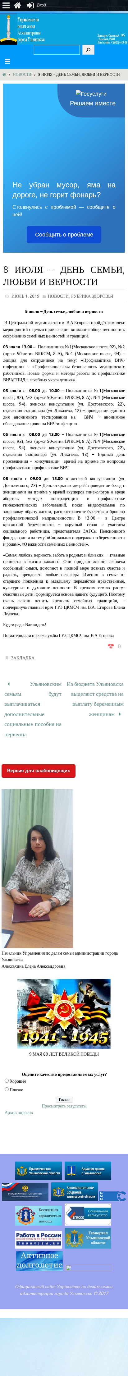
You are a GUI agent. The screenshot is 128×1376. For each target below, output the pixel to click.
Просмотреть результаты (64, 1096)
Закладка (22, 658)
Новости (22, 74)
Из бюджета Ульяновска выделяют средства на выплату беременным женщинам (95, 696)
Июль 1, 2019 (25, 296)
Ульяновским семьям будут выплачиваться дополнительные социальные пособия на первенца (33, 704)
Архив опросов (19, 1102)
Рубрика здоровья (92, 296)
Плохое (16, 1080)
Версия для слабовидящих (38, 760)
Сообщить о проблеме (64, 235)
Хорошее (18, 1071)
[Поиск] (88, 50)
